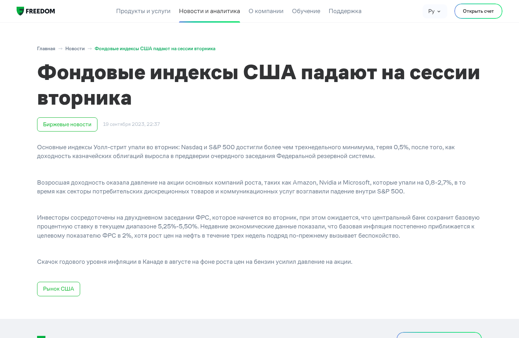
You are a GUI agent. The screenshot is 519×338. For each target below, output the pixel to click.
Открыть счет (478, 11)
